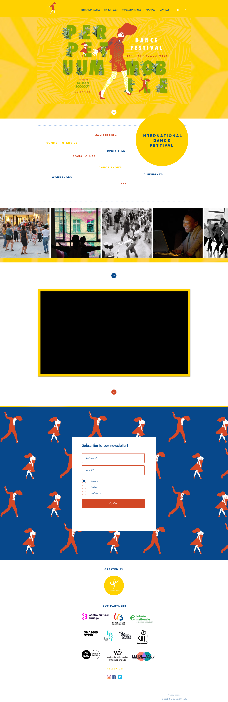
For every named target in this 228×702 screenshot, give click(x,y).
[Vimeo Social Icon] (120, 677)
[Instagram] (109, 677)
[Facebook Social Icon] (114, 677)
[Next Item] (222, 233)
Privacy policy (174, 695)
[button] (90, 9)
